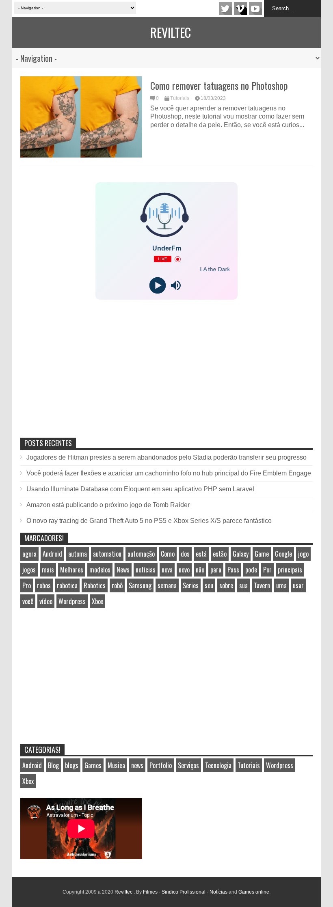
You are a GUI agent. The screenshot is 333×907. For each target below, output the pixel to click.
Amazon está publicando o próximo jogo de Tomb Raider (108, 504)
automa (77, 554)
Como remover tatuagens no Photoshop (219, 85)
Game (262, 554)
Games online (253, 892)
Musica (116, 765)
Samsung (140, 585)
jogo (303, 554)
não (200, 569)
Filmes (150, 892)
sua (243, 585)
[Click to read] (81, 117)
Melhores (71, 569)
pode (251, 569)
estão (220, 554)
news (137, 765)
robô (117, 585)
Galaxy (241, 554)
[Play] (157, 285)
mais (48, 569)
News (123, 569)
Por (267, 569)
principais (290, 569)
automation (107, 554)
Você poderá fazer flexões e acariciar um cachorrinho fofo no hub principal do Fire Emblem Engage (168, 473)
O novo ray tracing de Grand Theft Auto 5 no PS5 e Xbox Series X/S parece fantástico (149, 520)
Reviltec (170, 32)
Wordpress (72, 601)
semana (167, 585)
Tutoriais (179, 98)
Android (52, 554)
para (215, 569)
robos (44, 585)
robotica (67, 585)
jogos (29, 569)
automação (141, 554)
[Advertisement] (81, 377)
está (201, 554)
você (27, 601)
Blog (53, 765)
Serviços (188, 765)
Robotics (95, 585)
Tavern (262, 585)
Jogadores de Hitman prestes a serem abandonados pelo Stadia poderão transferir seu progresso (166, 457)
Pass (233, 569)
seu (209, 585)
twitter (225, 8)
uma (281, 585)
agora (29, 554)
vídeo (45, 601)
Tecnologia (218, 765)
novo (184, 569)
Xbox (97, 601)
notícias (146, 569)
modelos (99, 569)
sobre (226, 585)
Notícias (218, 892)
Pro (26, 585)
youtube (255, 8)
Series (191, 585)
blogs (71, 765)
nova (167, 569)
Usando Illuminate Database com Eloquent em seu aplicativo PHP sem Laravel (140, 489)
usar (298, 585)
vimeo (240, 8)
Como (168, 554)
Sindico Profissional (183, 892)
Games (93, 765)
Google (283, 554)
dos (185, 554)
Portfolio (160, 765)
